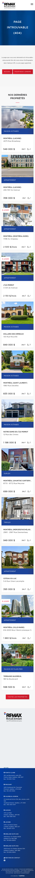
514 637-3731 (11, 828)
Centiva (21, 875)
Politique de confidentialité (14, 871)
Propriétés (7, 771)
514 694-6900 (11, 840)
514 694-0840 (11, 852)
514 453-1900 (11, 791)
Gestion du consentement (21, 873)
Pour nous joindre (23, 71)
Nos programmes (9, 783)
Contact (7, 805)
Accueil (7, 71)
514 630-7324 (11, 779)
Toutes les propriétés (17, 697)
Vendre (6, 793)
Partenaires (8, 780)
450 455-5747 (11, 804)
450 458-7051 (11, 816)
